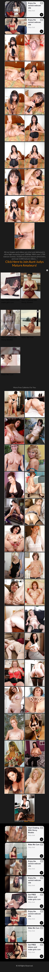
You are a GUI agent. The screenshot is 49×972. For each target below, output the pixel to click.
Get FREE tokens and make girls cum (10, 301)
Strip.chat (31, 11)
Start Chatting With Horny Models (29, 301)
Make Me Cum (27, 337)
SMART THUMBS (29, 821)
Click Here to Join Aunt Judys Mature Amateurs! (24, 263)
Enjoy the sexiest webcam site (34, 5)
